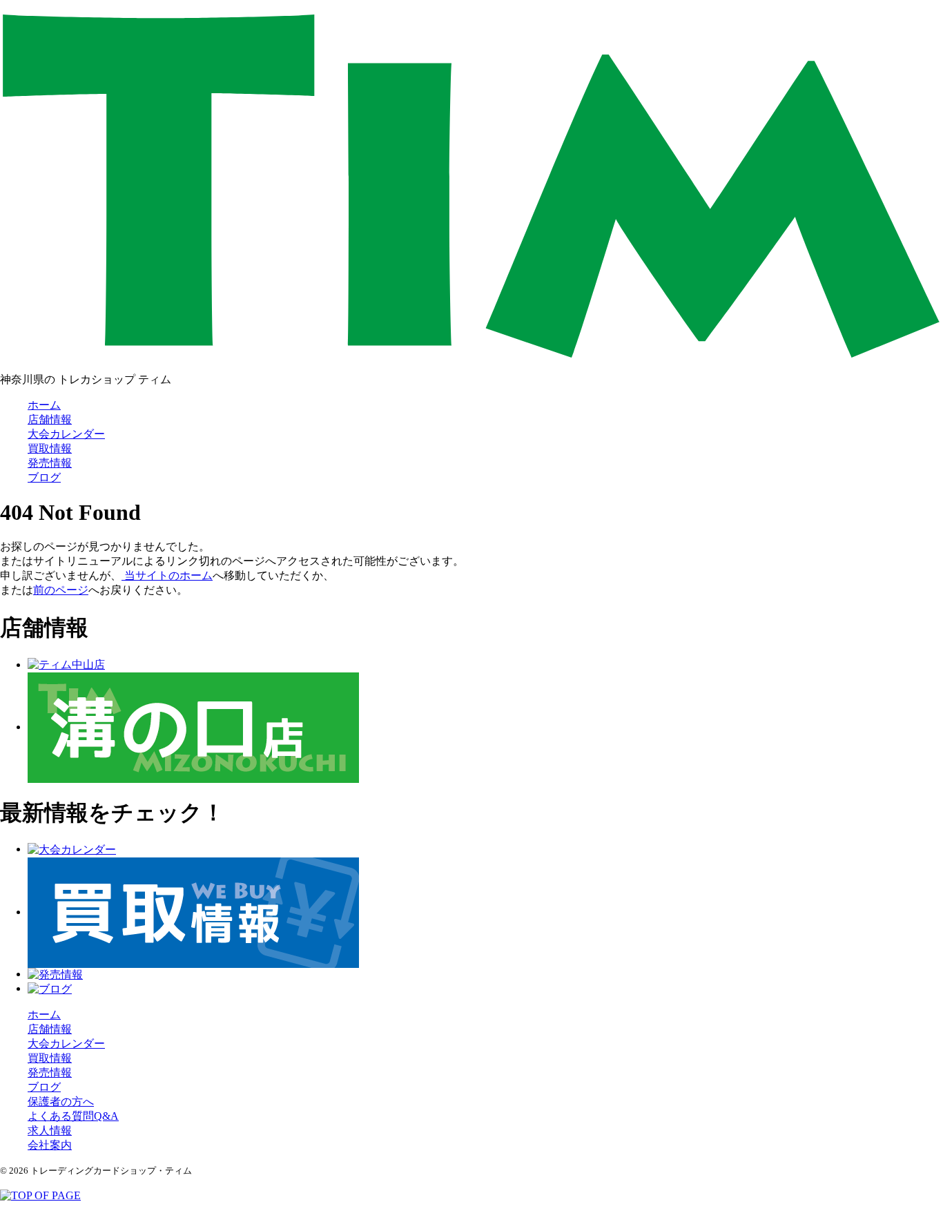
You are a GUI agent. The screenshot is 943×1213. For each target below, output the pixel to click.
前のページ (60, 590)
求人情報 (50, 1130)
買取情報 (50, 448)
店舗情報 (50, 419)
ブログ (44, 477)
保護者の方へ (61, 1101)
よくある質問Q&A (73, 1116)
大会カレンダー (66, 434)
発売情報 (50, 463)
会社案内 (50, 1145)
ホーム (44, 405)
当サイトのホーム (167, 575)
